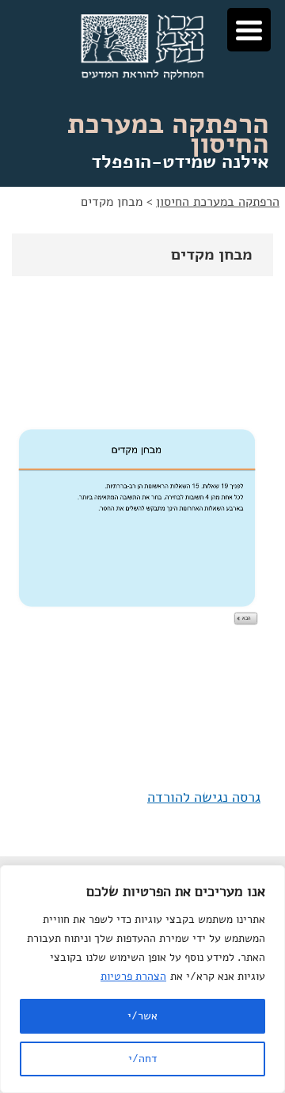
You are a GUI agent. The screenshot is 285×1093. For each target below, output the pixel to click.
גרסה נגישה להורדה (203, 796)
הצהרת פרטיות (133, 976)
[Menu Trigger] (249, 29)
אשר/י (142, 1015)
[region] (142, 979)
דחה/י (142, 1058)
